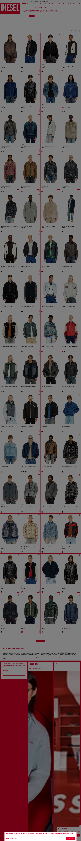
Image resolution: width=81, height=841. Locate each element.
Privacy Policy (41, 834)
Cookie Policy (49, 834)
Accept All (70, 838)
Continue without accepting (11, 838)
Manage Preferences (30, 834)
